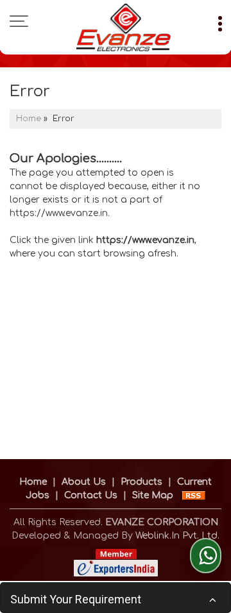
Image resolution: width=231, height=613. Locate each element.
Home (28, 118)
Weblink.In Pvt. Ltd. (177, 536)
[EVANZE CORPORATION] (123, 27)
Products (141, 482)
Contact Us (90, 495)
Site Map (152, 495)
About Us (84, 482)
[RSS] (193, 495)
